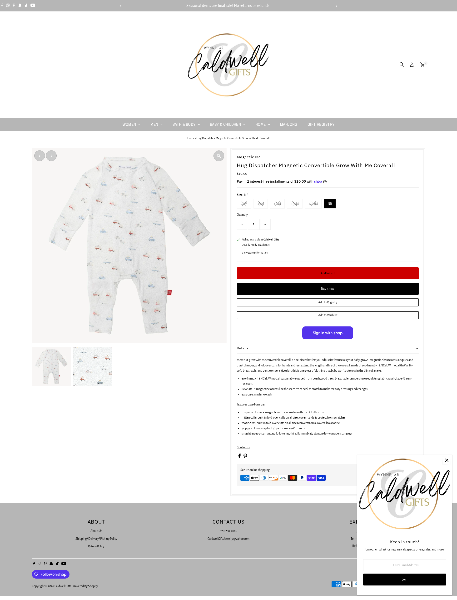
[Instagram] (8, 5)
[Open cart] (422, 64)
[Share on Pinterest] (245, 457)
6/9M (279, 204)
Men (154, 124)
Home (261, 124)
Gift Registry (321, 124)
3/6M (262, 204)
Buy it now (327, 288)
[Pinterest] (13, 5)
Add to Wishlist (327, 315)
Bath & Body (185, 124)
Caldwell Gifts (63, 586)
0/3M (246, 204)
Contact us (243, 447)
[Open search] (402, 64)
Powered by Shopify (85, 586)
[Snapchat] (20, 5)
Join (404, 579)
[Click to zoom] (219, 155)
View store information (255, 252)
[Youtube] (32, 5)
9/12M (297, 204)
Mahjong (289, 124)
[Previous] (120, 5)
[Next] (336, 5)
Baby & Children (226, 124)
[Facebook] (2, 5)
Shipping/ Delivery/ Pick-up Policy (96, 538)
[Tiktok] (26, 5)
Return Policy (96, 546)
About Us (96, 531)
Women (130, 124)
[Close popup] (446, 460)
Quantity (242, 214)
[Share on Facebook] (239, 457)
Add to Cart (328, 273)
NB (330, 203)
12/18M (315, 204)
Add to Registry (327, 302)
